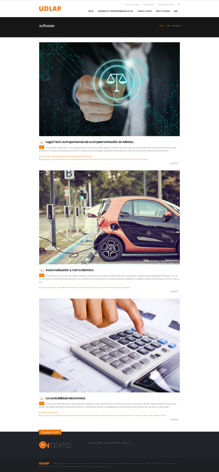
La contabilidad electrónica (65, 398)
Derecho (65, 159)
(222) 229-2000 (167, 5)
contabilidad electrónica (63, 415)
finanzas (103, 415)
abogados (46, 159)
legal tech (98, 159)
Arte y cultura (163, 11)
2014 (51, 415)
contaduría (79, 415)
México (111, 415)
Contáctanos (148, 5)
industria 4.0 (117, 287)
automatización (71, 287)
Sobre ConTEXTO (95, 443)
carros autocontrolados (102, 287)
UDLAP (163, 415)
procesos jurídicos (111, 159)
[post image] (109, 89)
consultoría (56, 159)
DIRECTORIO (115, 443)
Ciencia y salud (144, 11)
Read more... (175, 163)
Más (176, 11)
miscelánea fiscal (122, 415)
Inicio (91, 11)
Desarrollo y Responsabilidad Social (115, 11)
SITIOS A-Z (126, 443)
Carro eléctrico (84, 287)
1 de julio (45, 415)
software (134, 159)
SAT (150, 415)
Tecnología (143, 159)
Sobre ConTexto (132, 5)
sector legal (125, 159)
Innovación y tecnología (82, 156)
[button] (179, 4)
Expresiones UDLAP (92, 415)
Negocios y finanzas (50, 412)
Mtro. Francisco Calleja (139, 415)
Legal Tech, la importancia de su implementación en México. (89, 142)
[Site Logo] (50, 8)
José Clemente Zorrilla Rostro (81, 159)
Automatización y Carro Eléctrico (69, 270)
